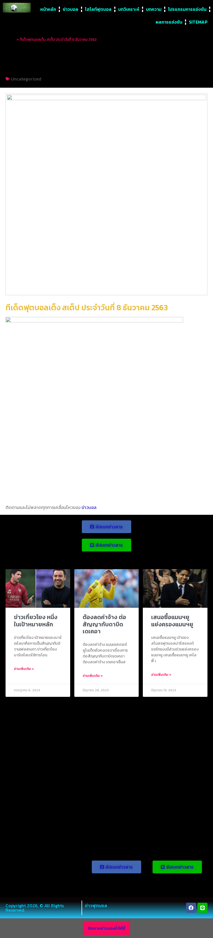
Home (11, 39)
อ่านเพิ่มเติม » (24, 668)
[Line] (202, 908)
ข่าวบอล (70, 9)
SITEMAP (198, 22)
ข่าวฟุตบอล (96, 905)
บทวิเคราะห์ (128, 9)
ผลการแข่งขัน (169, 22)
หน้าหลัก (48, 9)
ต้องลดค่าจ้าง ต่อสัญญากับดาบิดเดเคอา (104, 624)
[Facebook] (191, 908)
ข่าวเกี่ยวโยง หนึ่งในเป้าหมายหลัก (35, 620)
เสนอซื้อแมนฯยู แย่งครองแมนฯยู (172, 620)
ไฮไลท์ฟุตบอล (98, 9)
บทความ (153, 9)
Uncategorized (26, 78)
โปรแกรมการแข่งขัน (187, 9)
